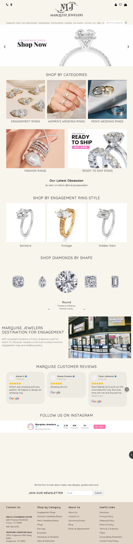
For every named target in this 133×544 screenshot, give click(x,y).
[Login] (116, 5)
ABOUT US (100, 23)
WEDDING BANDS (44, 23)
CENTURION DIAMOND (29, 23)
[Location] (11, 5)
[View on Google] (12, 449)
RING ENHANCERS (57, 23)
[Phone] (7, 5)
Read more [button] (97, 467)
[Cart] (125, 5)
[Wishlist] (120, 5)
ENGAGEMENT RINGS (13, 23)
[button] (6, 224)
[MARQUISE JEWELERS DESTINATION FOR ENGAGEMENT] (99, 409)
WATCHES (88, 23)
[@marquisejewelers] (30, 498)
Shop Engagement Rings (49, 52)
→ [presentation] (84, 380)
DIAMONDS (68, 23)
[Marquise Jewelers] (66, 9)
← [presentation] (48, 380)
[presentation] (5, 46)
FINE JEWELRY (78, 23)
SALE (94, 23)
